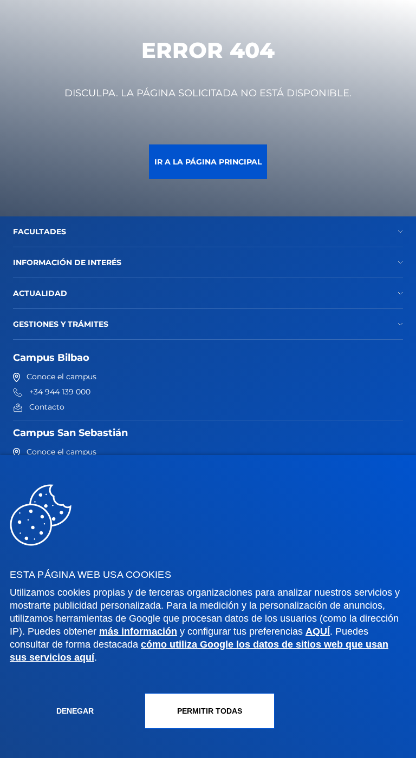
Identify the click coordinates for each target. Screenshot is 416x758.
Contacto (46, 407)
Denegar (75, 711)
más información (138, 631)
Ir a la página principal (208, 162)
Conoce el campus (61, 376)
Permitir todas (209, 711)
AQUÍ (318, 631)
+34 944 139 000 (59, 392)
